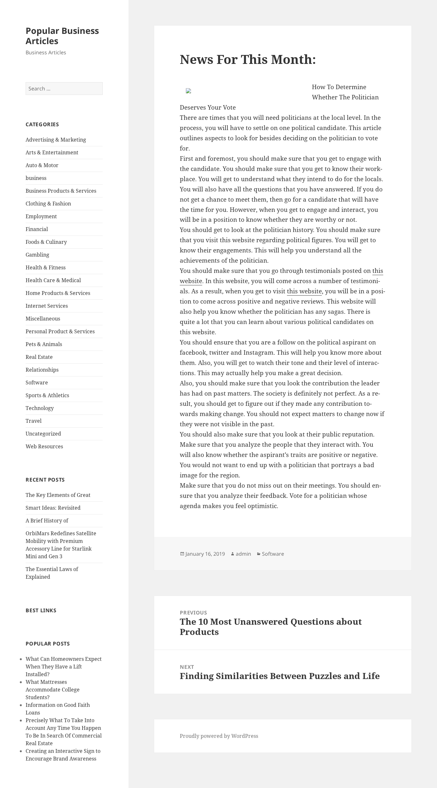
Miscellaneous (43, 318)
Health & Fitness (46, 267)
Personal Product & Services (60, 331)
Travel (34, 420)
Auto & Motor (42, 165)
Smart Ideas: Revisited (53, 507)
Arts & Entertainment (52, 152)
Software (37, 382)
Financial (37, 229)
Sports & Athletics (47, 395)
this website (304, 291)
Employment (41, 216)
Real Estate (39, 356)
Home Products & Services (58, 293)
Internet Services (47, 305)
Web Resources (44, 446)
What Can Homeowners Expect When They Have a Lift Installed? (64, 666)
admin (243, 553)
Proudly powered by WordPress (219, 735)
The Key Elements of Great (58, 494)
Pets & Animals (44, 344)
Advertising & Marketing (56, 139)
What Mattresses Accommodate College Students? (53, 689)
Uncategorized (43, 433)
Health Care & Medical (53, 280)
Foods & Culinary (46, 241)
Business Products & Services (61, 190)
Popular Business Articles (62, 36)
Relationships (42, 369)
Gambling (37, 254)
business (36, 178)
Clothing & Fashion (48, 203)
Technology (40, 408)
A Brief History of (47, 520)
